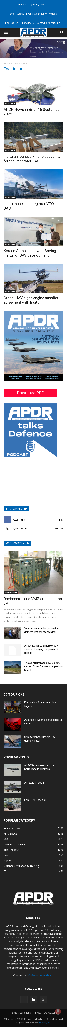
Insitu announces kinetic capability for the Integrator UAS (32, 158)
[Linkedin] (33, 999)
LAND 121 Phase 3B (35, 799)
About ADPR (50, 1012)
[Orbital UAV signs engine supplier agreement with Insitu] (33, 278)
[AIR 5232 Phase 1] (12, 787)
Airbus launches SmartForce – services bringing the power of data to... (41, 649)
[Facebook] (24, 999)
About (20, 13)
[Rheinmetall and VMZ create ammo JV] (33, 572)
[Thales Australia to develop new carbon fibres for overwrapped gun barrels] (12, 667)
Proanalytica (44, 1022)
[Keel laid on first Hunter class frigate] (12, 707)
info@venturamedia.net (40, 975)
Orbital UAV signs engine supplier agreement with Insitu (31, 300)
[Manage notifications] (58, 1011)
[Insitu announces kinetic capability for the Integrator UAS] (33, 137)
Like (61, 519)
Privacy (37, 1012)
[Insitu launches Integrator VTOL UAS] (33, 184)
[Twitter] (43, 999)
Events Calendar (35, 13)
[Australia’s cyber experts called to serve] (12, 724)
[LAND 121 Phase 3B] (12, 804)
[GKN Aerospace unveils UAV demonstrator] (12, 741)
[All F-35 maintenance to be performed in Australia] (12, 770)
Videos (53, 13)
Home (11, 13)
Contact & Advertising (48, 22)
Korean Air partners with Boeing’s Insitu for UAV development (31, 253)
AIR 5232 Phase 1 (34, 782)
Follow (59, 528)
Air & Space (10, 103)
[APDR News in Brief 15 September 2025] (33, 90)
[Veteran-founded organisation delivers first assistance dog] (12, 633)
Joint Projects (11, 592)
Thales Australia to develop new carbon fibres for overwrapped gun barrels (43, 666)
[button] (6, 32)
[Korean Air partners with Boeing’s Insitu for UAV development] (33, 231)
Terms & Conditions (20, 1012)
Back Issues (11, 22)
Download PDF (30, 392)
